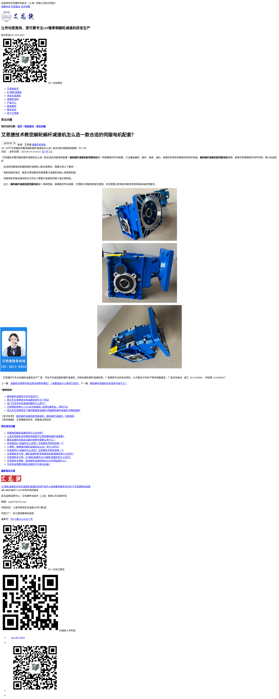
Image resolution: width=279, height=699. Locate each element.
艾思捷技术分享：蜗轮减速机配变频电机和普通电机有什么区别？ (40, 454)
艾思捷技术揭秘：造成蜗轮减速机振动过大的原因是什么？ (37, 461)
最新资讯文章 (8, 471)
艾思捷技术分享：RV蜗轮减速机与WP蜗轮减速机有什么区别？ (39, 457)
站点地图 (25, 6)
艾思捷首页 (13, 89)
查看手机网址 (39, 144)
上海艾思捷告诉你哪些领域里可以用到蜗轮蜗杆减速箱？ (36, 436)
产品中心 (11, 102)
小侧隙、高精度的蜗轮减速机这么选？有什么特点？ (33, 447)
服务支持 (11, 109)
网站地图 (85, 486)
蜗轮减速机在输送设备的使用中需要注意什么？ (31, 440)
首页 (19, 126)
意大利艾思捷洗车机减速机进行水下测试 (28, 400)
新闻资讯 (29, 126)
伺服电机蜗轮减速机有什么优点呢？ (25, 433)
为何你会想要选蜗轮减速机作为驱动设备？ (29, 464)
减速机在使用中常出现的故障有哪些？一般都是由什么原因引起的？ (45, 383)
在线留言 (15, 6)
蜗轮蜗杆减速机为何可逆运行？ (23, 396)
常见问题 (41, 126)
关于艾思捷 (13, 113)
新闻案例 (11, 106)
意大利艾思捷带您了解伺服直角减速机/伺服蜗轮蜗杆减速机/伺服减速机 (43, 410)
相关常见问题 (8, 426)
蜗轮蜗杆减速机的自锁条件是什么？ (108, 383)
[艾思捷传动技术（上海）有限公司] (18, 20)
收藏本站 (5, 6)
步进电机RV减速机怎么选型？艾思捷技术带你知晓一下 (35, 443)
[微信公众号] (32, 690)
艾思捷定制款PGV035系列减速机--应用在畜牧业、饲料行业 (37, 407)
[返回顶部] (9, 695)
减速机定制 (13, 99)
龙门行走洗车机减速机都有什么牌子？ (26, 403)
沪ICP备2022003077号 (21, 519)
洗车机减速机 (14, 96)
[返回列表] (9, 144)
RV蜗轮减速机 (14, 92)
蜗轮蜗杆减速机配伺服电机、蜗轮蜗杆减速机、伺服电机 (45, 416)
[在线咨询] (9, 642)
